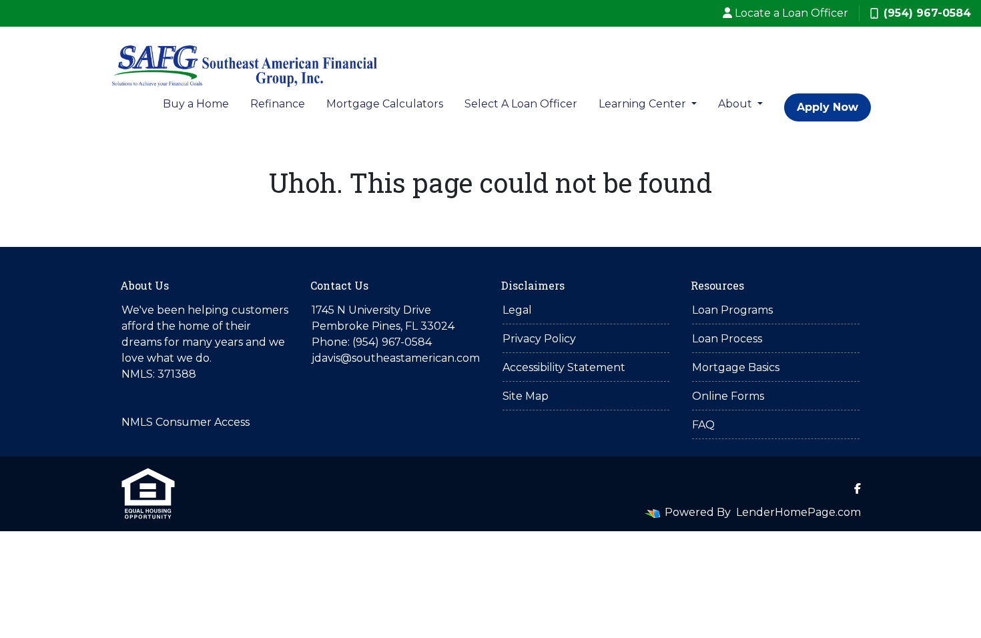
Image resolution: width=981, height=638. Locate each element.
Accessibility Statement (564, 367)
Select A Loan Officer (520, 103)
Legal (517, 310)
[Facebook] (857, 488)
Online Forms (728, 396)
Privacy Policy (539, 338)
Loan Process (727, 338)
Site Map (526, 396)
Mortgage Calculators (384, 103)
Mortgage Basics (735, 367)
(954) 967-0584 (927, 13)
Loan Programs (732, 310)
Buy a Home (196, 103)
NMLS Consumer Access (185, 422)
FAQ (703, 424)
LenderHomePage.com (798, 512)
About (736, 103)
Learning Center (644, 103)
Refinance (277, 103)
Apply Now (827, 107)
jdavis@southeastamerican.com (396, 358)
